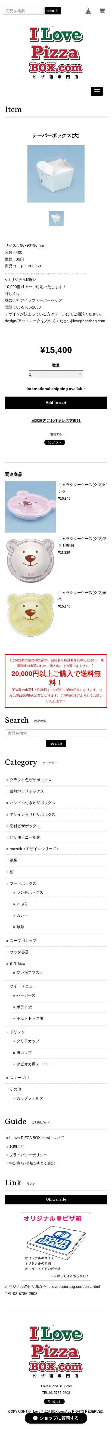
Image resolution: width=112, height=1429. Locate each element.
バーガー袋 (26, 995)
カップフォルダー (32, 1098)
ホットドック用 (30, 1018)
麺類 (20, 927)
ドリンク (17, 1032)
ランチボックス (30, 892)
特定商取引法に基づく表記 (32, 1163)
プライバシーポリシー (28, 1155)
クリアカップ (28, 1041)
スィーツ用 (19, 1077)
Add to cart (56, 402)
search (52, 10)
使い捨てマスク (30, 972)
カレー (22, 915)
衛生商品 (17, 963)
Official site (56, 1199)
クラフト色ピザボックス (31, 780)
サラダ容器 (19, 952)
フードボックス (23, 883)
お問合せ (16, 1146)
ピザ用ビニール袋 (25, 837)
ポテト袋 (24, 1007)
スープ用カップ (23, 940)
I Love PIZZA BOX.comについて (36, 1137)
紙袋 (13, 860)
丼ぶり (22, 904)
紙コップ (24, 1052)
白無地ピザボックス (27, 791)
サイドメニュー (23, 986)
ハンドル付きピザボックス (32, 802)
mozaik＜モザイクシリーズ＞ (35, 849)
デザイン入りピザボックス (32, 814)
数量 (56, 365)
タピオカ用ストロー (34, 1064)
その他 (15, 1089)
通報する (56, 434)
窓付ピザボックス (25, 826)
